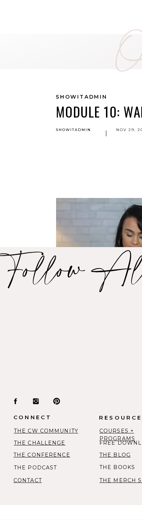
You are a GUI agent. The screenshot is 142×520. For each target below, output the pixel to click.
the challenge (40, 443)
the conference (41, 455)
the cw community (46, 431)
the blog (115, 455)
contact (27, 480)
